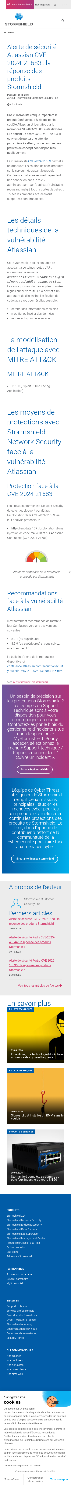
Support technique (17, 1306)
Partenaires (15, 1268)
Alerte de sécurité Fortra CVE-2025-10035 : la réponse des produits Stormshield (32, 965)
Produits (13, 1210)
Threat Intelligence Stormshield (34, 858)
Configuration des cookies (35, 1479)
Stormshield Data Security (22, 1229)
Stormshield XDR (16, 1215)
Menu (11, 32)
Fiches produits (16, 1247)
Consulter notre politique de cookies (22, 1465)
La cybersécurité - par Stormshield (30, 682)
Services (13, 1300)
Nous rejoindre (42, 4)
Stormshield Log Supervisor (23, 1233)
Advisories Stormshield (20, 1256)
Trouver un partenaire (19, 1274)
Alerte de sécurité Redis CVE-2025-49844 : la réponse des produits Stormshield (32, 942)
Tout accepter (59, 1479)
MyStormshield (15, 1283)
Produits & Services (21, 1131)
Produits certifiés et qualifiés (23, 1242)
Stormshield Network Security (24, 1220)
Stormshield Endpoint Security (24, 1224)
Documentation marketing (22, 1333)
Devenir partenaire (17, 1278)
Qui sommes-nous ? (20, 1350)
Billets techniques (20, 1009)
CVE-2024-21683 (39, 161)
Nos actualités (15, 1364)
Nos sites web (15, 1373)
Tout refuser (12, 1479)
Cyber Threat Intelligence (21, 1319)
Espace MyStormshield (34, 769)
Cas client (12, 1251)
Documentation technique (22, 1328)
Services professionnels (20, 1310)
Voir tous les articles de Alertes (38, 985)
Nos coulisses (15, 1360)
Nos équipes (14, 1355)
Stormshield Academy (19, 1324)
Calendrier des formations (22, 1315)
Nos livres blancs (16, 1369)
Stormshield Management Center (26, 1238)
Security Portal (15, 1337)
